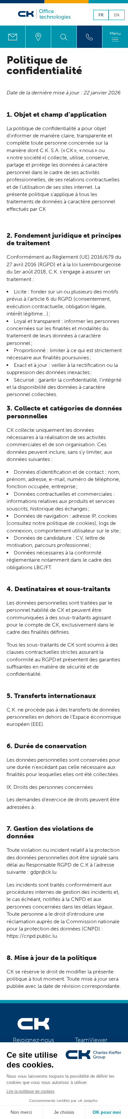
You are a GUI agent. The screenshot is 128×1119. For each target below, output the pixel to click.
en (116, 15)
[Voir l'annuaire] (89, 37)
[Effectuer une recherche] (63, 37)
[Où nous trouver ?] (38, 37)
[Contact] (12, 37)
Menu (115, 33)
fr (100, 15)
